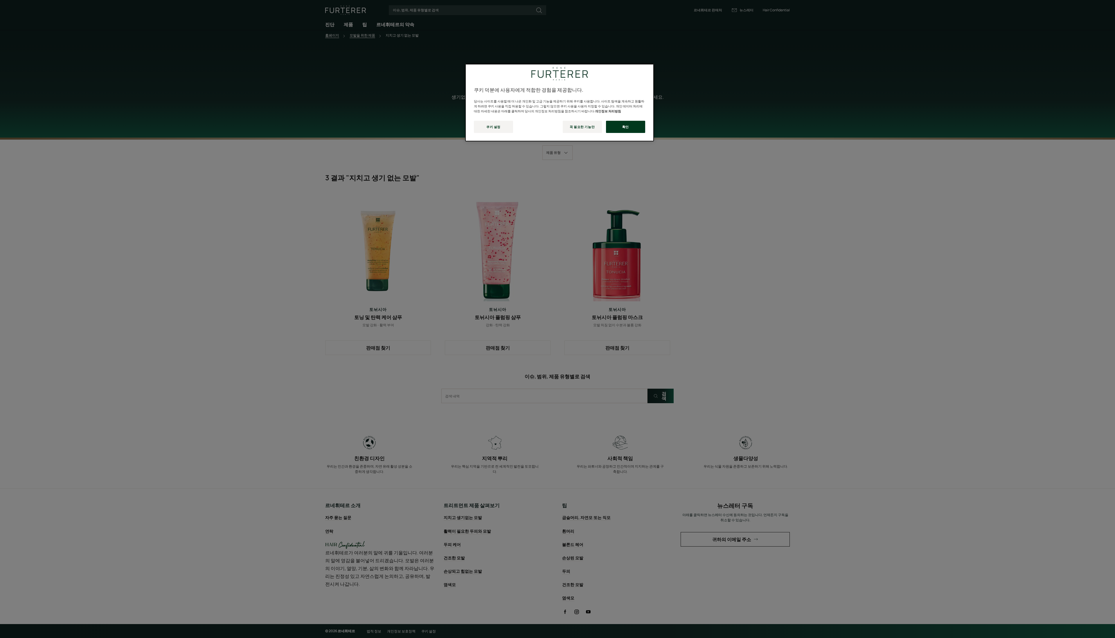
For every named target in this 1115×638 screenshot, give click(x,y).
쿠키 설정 (493, 127)
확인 (625, 127)
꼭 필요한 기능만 (582, 127)
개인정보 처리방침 (608, 111)
